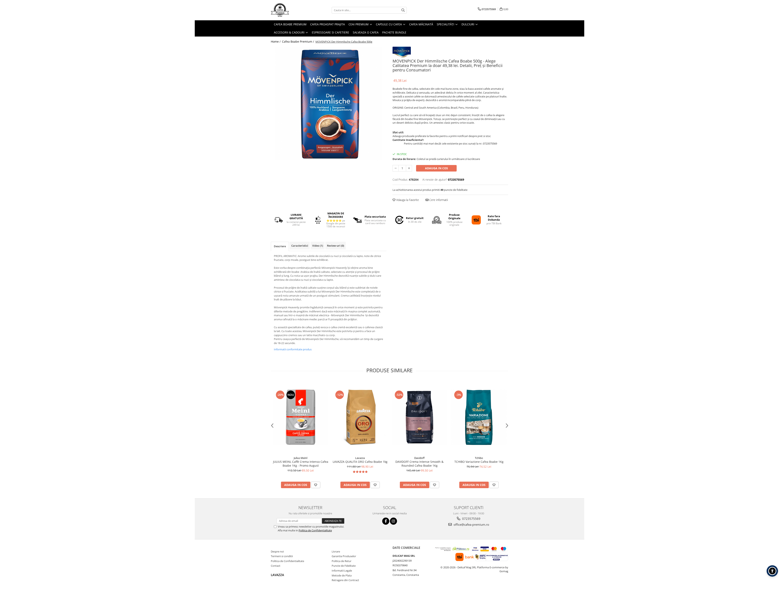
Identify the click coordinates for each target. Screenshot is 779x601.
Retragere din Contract (345, 580)
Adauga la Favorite (407, 200)
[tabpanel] (328, 103)
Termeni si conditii (282, 556)
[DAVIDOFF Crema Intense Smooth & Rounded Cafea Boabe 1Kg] (419, 417)
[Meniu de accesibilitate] (772, 571)
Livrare (336, 551)
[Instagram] (393, 521)
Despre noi (277, 551)
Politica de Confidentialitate (315, 530)
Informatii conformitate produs (293, 349)
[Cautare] (403, 10)
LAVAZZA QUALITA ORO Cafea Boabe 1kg (360, 462)
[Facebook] (385, 521)
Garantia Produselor (344, 556)
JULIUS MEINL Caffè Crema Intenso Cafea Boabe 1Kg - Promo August (300, 463)
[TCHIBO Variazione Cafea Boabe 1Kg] (479, 417)
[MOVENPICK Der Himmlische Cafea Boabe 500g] (328, 103)
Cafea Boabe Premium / (298, 41)
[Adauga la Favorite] (315, 485)
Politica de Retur (341, 561)
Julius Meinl (300, 458)
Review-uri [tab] (335, 245)
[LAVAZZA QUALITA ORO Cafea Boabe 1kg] (360, 417)
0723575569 (470, 519)
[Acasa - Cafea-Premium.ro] (291, 10)
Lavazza (360, 458)
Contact (275, 566)
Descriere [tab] (280, 246)
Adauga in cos (436, 168)
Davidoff (419, 458)
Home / (276, 41)
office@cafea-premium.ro (471, 524)
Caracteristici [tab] (299, 245)
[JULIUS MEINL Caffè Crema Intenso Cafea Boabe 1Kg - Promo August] (300, 417)
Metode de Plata (342, 575)
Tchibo (479, 458)
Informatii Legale (342, 570)
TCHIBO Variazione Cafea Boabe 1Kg (479, 462)
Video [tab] (317, 245)
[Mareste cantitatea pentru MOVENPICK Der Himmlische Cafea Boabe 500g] (409, 168)
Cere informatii (438, 200)
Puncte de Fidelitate (344, 566)
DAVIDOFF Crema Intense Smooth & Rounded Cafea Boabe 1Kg (419, 463)
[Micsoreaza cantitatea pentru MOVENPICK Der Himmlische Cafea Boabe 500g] (396, 168)
